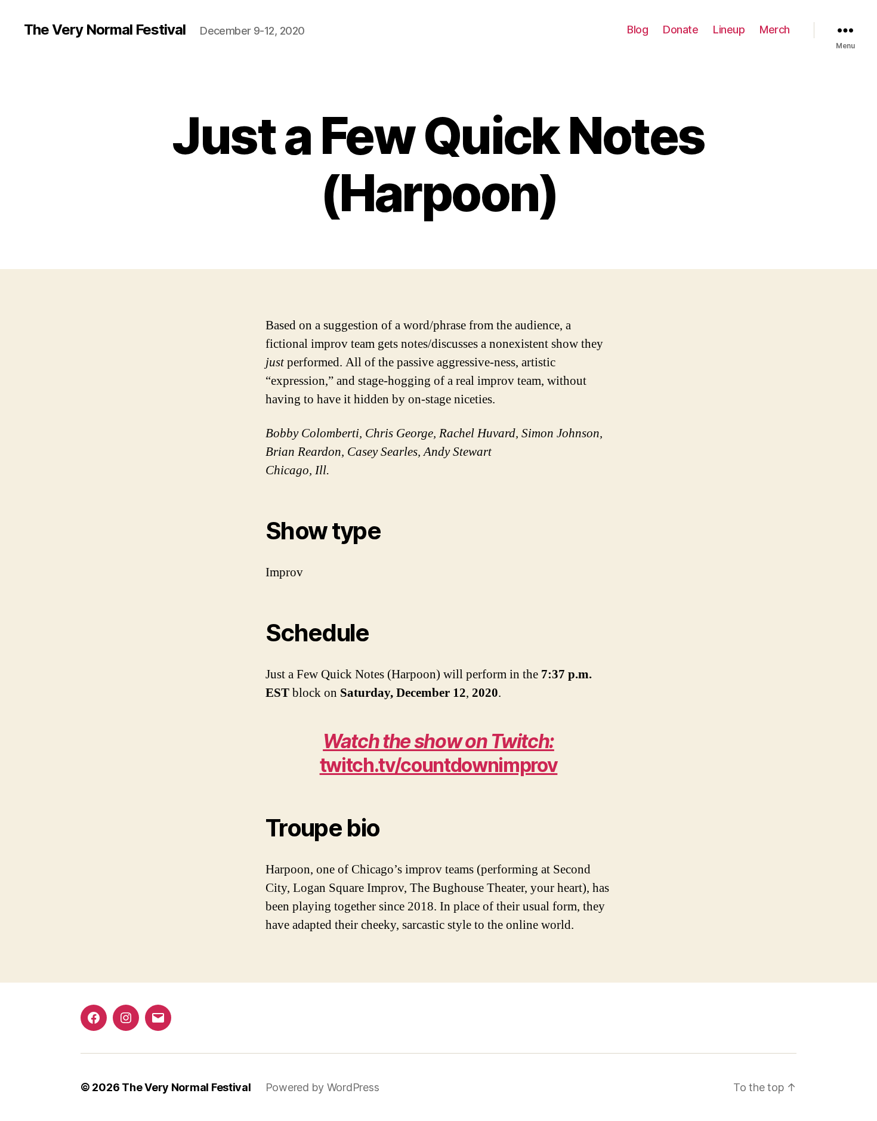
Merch (774, 29)
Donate (680, 29)
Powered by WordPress (322, 1087)
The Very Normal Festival (105, 30)
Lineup (729, 29)
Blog (637, 29)
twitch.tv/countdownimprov (439, 753)
